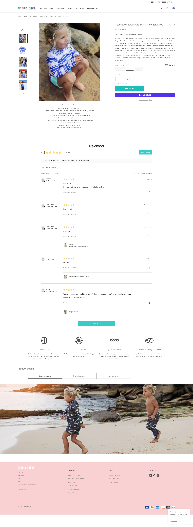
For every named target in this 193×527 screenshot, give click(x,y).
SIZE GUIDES (72, 482)
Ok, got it (173, 521)
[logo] (27, 8)
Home (19, 16)
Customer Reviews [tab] (45, 376)
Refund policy (72, 493)
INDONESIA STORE (92, 8)
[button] (74, 152)
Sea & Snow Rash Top (30, 16)
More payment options (145, 100)
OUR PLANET (60, 8)
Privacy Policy (113, 482)
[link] (156, 8)
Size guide (172, 65)
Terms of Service (73, 489)
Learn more (182, 517)
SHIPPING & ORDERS (74, 475)
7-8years (138, 69)
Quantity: (118, 75)
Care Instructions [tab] (113, 376)
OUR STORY (43, 8)
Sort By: (137, 173)
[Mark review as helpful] (149, 192)
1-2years (130, 69)
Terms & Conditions (115, 479)
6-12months (120, 69)
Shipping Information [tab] (79, 376)
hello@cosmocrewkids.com (29, 484)
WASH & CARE (72, 486)
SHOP (51, 8)
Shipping (125, 34)
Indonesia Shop (22, 489)
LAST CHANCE (80, 8)
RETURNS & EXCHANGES (76, 479)
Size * (120, 65)
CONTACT (70, 8)
